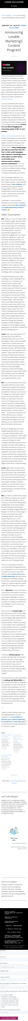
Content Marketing (16, 781)
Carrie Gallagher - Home (8, 15)
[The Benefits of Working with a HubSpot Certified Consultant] (7, 742)
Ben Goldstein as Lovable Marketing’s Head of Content (13, 207)
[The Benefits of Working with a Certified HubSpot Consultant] (7, 762)
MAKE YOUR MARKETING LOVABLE (14, 947)
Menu (15, 6)
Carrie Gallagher (14, 2)
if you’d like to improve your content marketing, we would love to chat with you (13, 719)
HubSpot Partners (7, 99)
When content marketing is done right (13, 136)
